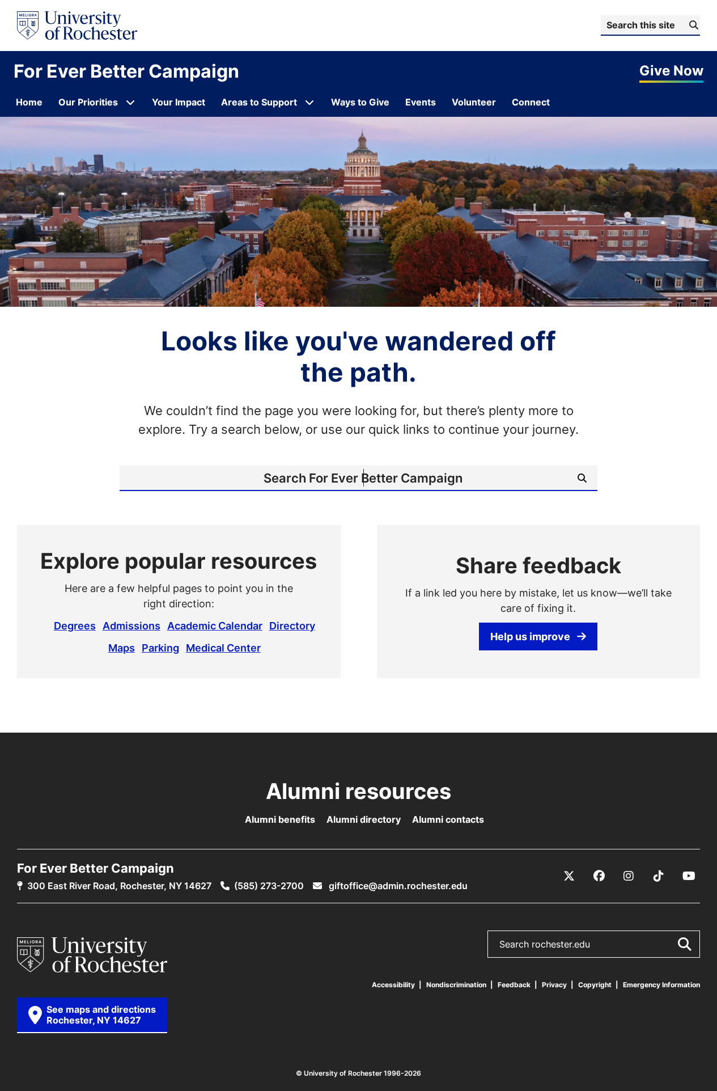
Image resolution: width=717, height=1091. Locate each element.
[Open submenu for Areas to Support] (309, 102)
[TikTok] (658, 876)
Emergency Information (661, 984)
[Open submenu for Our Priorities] (130, 102)
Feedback (514, 984)
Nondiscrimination (456, 984)
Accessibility (393, 984)
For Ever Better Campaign (126, 71)
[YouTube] (688, 876)
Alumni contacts (448, 819)
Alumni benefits (280, 819)
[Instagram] (628, 876)
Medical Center (223, 647)
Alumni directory (363, 819)
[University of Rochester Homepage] (77, 25)
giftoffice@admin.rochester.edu (397, 885)
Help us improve (530, 636)
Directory (292, 625)
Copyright (595, 984)
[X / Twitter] (569, 876)
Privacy (554, 984)
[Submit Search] (684, 944)
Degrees (75, 625)
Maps (121, 647)
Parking (160, 647)
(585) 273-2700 (269, 885)
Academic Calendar (214, 625)
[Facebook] (599, 876)
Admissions (131, 625)
